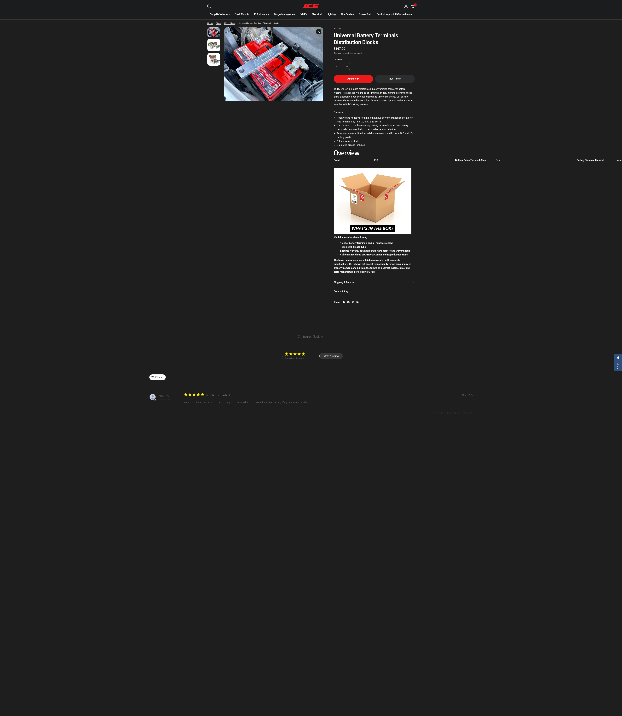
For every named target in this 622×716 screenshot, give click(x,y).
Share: (337, 302)
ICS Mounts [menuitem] (260, 14)
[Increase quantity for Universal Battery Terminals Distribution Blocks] (347, 66)
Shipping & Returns (344, 282)
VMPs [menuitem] (303, 14)
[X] (348, 302)
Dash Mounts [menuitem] (242, 14)
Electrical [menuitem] (317, 14)
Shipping (337, 53)
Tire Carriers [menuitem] (347, 14)
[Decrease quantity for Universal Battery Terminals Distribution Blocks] (336, 66)
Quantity (338, 59)
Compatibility (341, 291)
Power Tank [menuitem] (365, 14)
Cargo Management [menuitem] (285, 14)
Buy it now (395, 78)
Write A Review (331, 356)
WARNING (367, 254)
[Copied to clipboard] (357, 302)
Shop (218, 23)
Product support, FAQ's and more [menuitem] (394, 14)
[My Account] (406, 6)
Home (210, 23)
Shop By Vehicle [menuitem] (219, 14)
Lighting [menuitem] (331, 14)
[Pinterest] (353, 302)
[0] (412, 6)
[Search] (209, 6)
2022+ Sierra (229, 23)
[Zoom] (318, 31)
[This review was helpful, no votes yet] (463, 413)
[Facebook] (344, 302)
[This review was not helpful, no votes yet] (469, 413)
